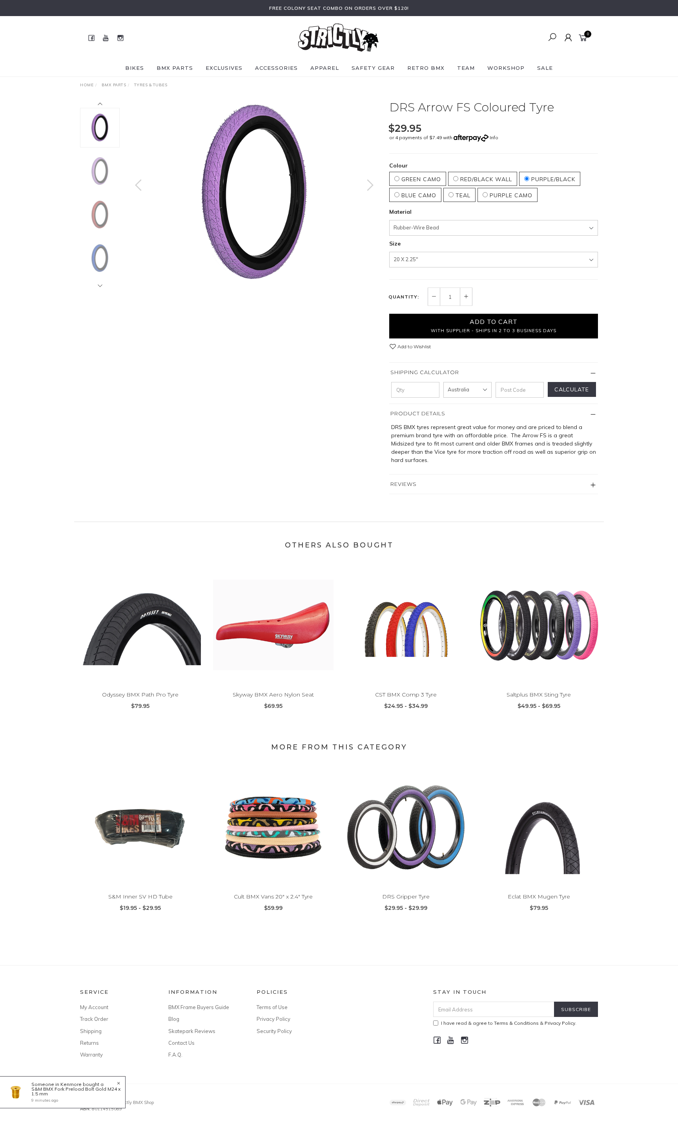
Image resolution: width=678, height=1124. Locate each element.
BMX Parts (175, 68)
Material (400, 211)
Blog (173, 1019)
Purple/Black (552, 179)
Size (395, 243)
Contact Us (181, 1043)
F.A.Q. (175, 1054)
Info (494, 137)
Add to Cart (493, 325)
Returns (89, 1043)
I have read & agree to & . (508, 1023)
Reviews (403, 484)
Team (466, 68)
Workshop (506, 68)
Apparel (324, 68)
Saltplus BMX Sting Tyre (539, 694)
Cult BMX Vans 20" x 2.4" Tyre (273, 896)
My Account (94, 1007)
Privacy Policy (273, 1019)
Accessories (276, 68)
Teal (462, 195)
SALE (545, 68)
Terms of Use (272, 1007)
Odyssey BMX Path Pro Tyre (140, 694)
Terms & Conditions (516, 1023)
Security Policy (274, 1031)
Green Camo (420, 179)
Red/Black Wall (485, 179)
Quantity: (403, 297)
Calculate (571, 389)
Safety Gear (373, 68)
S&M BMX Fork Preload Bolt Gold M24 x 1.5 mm (75, 1091)
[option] (254, 193)
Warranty (91, 1054)
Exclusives (224, 68)
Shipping (91, 1031)
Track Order (94, 1019)
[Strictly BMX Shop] (338, 37)
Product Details (417, 413)
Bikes (134, 68)
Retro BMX (426, 68)
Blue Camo (417, 195)
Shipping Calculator (424, 372)
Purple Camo (510, 195)
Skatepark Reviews (191, 1031)
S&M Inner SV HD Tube (140, 896)
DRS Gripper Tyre (406, 896)
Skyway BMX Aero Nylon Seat (273, 694)
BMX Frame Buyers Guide (198, 1007)
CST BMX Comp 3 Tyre (406, 694)
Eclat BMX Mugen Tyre (539, 896)
